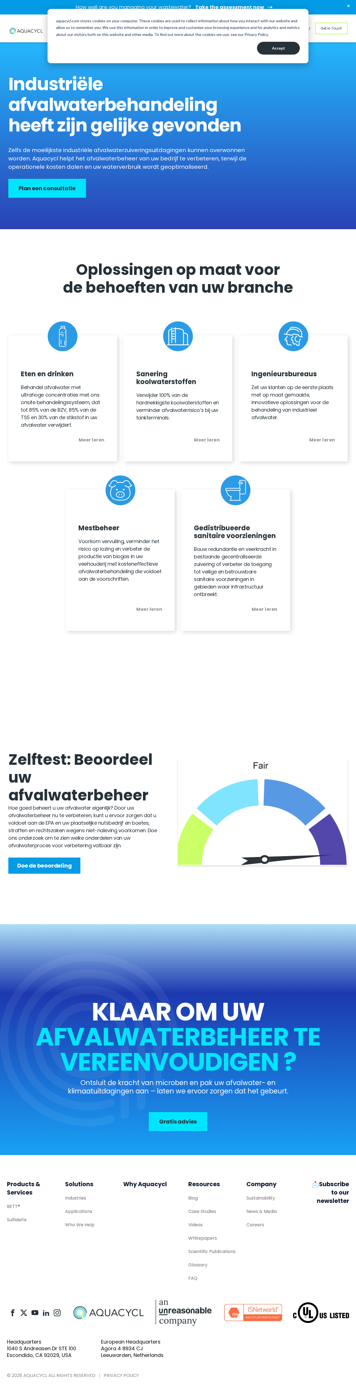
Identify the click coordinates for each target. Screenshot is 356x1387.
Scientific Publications (212, 1251)
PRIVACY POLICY (121, 1375)
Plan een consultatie (47, 188)
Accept (278, 48)
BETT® (13, 1206)
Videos (195, 1225)
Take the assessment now (229, 7)
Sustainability (260, 1198)
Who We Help (80, 1225)
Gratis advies (178, 1121)
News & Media (261, 1211)
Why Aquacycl (145, 1184)
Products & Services (23, 1188)
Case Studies (202, 1211)
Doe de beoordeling (44, 866)
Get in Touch (331, 28)
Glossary (197, 1265)
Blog (193, 1198)
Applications (78, 1211)
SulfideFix (17, 1220)
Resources (204, 1184)
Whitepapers (202, 1238)
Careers (255, 1225)
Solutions (79, 1184)
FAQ (192, 1278)
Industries (75, 1198)
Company (261, 1184)
